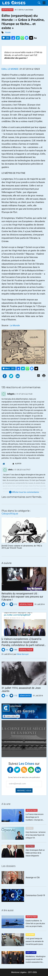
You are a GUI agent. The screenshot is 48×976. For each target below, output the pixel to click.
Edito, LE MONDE (10, 69)
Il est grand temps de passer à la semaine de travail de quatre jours (35, 941)
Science (29, 828)
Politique (30, 846)
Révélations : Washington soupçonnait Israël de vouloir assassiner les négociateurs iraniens (36, 959)
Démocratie (25, 696)
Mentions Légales (18, 972)
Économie (30, 934)
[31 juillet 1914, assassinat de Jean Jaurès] (24, 673)
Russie (7, 32)
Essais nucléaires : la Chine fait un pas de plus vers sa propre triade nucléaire (35, 924)
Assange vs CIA (33, 877)
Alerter (18, 464)
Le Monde (15, 325)
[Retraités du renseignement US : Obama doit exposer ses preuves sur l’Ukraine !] (24, 579)
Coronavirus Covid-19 (35, 895)
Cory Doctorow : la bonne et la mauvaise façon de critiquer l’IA (35, 835)
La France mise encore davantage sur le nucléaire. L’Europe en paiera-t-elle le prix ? (34, 817)
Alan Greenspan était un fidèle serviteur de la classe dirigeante (35, 853)
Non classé (31, 952)
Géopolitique (7, 10)
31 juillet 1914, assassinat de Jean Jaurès (21, 689)
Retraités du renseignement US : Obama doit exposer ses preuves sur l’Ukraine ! (22, 596)
